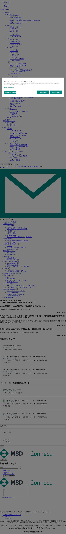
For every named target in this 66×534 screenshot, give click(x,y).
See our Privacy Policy (9, 87)
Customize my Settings (10, 92)
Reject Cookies (43, 92)
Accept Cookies (55, 92)
